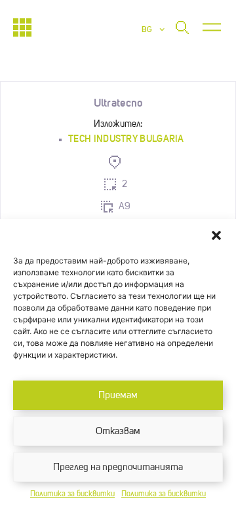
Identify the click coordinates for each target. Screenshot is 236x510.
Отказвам (118, 431)
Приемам (118, 395)
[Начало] (22, 27)
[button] (216, 235)
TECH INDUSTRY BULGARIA (126, 138)
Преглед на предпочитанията (118, 467)
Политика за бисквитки (72, 494)
